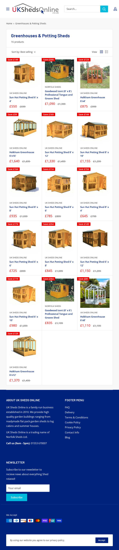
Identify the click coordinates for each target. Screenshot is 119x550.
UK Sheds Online (18, 93)
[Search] (104, 9)
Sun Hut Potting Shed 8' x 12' (59, 154)
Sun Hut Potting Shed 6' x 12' (94, 263)
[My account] (115, 9)
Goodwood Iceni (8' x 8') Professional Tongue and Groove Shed (59, 95)
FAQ (67, 407)
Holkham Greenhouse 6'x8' (92, 318)
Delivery (69, 412)
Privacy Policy (73, 427)
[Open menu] (7, 9)
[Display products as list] (106, 51)
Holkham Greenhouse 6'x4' (92, 99)
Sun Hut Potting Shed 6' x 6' (23, 263)
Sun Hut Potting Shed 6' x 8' (59, 263)
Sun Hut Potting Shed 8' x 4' (94, 208)
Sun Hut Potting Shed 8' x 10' (94, 154)
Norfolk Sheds (53, 87)
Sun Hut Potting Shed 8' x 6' (59, 208)
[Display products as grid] (101, 51)
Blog (67, 437)
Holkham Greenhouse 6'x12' (21, 373)
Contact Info (72, 432)
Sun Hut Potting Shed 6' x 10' (23, 318)
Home (9, 23)
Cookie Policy (72, 422)
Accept (101, 540)
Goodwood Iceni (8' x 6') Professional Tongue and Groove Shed (59, 314)
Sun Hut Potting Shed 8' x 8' (23, 208)
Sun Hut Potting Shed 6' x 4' (23, 99)
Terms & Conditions (76, 417)
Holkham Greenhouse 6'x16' (21, 154)
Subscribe (16, 497)
